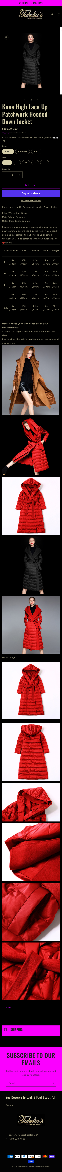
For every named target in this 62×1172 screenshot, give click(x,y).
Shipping (5, 133)
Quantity (6, 169)
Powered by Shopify (43, 1166)
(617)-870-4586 (17, 1139)
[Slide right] (37, 100)
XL (44, 162)
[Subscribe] (53, 1083)
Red (36, 151)
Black (8, 151)
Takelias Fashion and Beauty (27, 1166)
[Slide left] (24, 100)
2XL (7, 162)
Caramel (22, 151)
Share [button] (8, 1007)
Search (9, 1105)
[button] (3, 14)
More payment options (31, 200)
